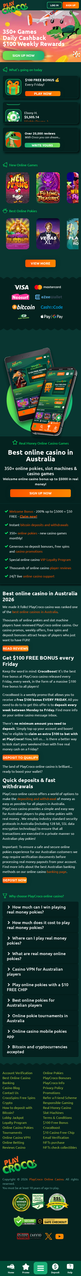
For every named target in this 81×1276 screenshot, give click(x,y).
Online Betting (13, 1142)
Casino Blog (11, 1088)
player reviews (60, 568)
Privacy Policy (53, 1088)
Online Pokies (53, 1073)
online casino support (38, 576)
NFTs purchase (54, 1142)
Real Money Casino (57, 1107)
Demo (18, 243)
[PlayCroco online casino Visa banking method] (21, 287)
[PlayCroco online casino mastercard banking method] (47, 286)
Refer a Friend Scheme (60, 1097)
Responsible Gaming (58, 1102)
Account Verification (17, 1073)
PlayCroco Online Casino (46, 1179)
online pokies (27, 533)
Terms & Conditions (57, 1117)
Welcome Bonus (21, 511)
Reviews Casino (13, 1147)
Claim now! (28, 516)
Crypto (7, 1102)
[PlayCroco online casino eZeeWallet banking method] (49, 296)
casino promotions (29, 551)
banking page (56, 871)
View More (40, 263)
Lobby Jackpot (13, 1117)
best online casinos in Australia (35, 612)
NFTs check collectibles (60, 1147)
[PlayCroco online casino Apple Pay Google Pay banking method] (51, 316)
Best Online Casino (16, 1078)
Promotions (51, 1092)
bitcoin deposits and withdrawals (44, 525)
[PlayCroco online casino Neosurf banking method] (20, 296)
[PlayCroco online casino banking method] (23, 316)
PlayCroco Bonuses (57, 1078)
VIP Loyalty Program (55, 559)
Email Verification (56, 1137)
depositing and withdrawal (36, 798)
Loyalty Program (14, 1122)
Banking (8, 1083)
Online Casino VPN (16, 1137)
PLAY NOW (43, 93)
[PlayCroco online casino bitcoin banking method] (23, 306)
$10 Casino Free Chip (58, 1132)
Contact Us (10, 1092)
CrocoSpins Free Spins (18, 1097)
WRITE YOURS (42, 145)
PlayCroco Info (53, 1083)
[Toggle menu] (40, 1268)
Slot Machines (53, 1112)
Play (17, 190)
